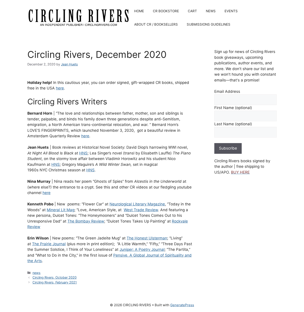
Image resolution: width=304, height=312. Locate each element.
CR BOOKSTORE (166, 11)
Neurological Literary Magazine (137, 204)
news (36, 273)
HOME (139, 11)
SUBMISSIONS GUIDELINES (208, 24)
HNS (83, 153)
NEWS (211, 11)
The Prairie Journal (49, 244)
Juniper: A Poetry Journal (142, 249)
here (60, 88)
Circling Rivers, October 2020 (54, 277)
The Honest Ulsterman (147, 238)
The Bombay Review (85, 221)
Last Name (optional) (233, 124)
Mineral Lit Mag (60, 210)
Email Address (227, 91)
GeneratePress (182, 305)
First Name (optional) (233, 107)
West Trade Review (141, 210)
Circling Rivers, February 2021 (54, 282)
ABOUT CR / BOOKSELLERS (156, 24)
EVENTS (231, 11)
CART (192, 11)
